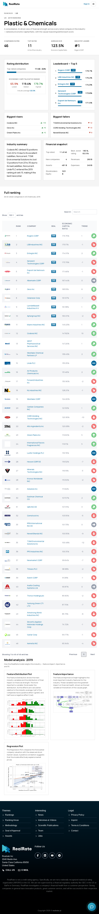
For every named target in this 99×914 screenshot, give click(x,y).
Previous (73, 654)
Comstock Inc (33, 515)
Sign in (86, 4)
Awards (8, 836)
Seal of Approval (12, 831)
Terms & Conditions (80, 825)
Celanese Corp (33, 298)
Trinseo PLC (32, 569)
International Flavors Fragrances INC (35, 443)
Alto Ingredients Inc (35, 426)
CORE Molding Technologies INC (67, 128)
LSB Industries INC (66, 77)
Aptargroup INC (33, 316)
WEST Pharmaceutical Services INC (33, 343)
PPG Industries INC (35, 551)
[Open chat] (92, 907)
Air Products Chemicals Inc (33, 372)
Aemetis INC (32, 643)
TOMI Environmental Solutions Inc (67, 123)
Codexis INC (12, 123)
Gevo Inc (10, 128)
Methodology (11, 825)
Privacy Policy (77, 815)
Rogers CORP (64, 70)
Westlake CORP (33, 399)
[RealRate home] (11, 4)
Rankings (8, 13)
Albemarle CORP (34, 280)
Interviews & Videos (47, 820)
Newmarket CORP (34, 560)
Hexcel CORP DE (34, 461)
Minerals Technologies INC (34, 470)
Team (40, 831)
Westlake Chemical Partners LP (35, 354)
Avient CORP (32, 577)
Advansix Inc (32, 489)
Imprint (74, 820)
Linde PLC (31, 363)
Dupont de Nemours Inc (67, 101)
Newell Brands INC (61, 132)
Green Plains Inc (13, 132)
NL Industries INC (34, 390)
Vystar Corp (32, 634)
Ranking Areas (12, 820)
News (40, 815)
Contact (74, 831)
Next (92, 654)
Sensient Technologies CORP (67, 92)
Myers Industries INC (36, 324)
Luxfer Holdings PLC (35, 453)
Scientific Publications (48, 825)
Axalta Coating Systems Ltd (33, 586)
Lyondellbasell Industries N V (33, 306)
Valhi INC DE (32, 507)
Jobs (40, 836)
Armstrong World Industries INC (34, 613)
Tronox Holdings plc (35, 595)
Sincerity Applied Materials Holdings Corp (35, 624)
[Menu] (93, 4)
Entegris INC (63, 84)
